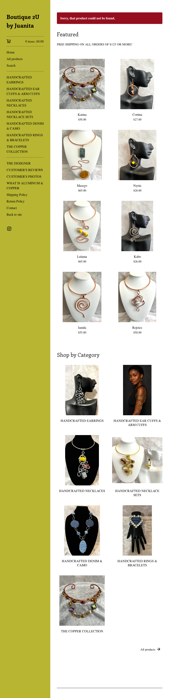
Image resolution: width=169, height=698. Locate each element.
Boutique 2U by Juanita (23, 21)
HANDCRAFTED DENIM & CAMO (25, 125)
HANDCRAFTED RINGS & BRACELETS (25, 137)
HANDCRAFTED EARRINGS (19, 79)
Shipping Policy (17, 194)
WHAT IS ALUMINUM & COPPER (25, 185)
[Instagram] (9, 228)
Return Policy (16, 201)
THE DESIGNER (19, 163)
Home (11, 52)
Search (11, 65)
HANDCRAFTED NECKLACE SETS (20, 114)
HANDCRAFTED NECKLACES (19, 102)
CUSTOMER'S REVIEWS (25, 170)
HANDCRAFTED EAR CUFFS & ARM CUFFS (23, 91)
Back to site (14, 214)
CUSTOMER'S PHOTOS (24, 176)
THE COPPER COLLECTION (17, 149)
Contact (12, 208)
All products (15, 59)
